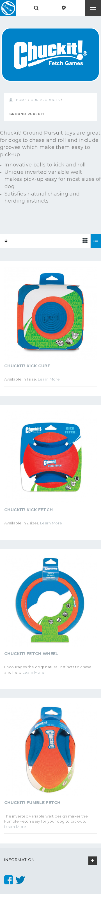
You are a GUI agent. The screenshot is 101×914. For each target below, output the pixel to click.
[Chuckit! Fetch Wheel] (50, 603)
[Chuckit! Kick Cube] (50, 315)
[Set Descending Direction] (6, 241)
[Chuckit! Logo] (8, 8)
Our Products (45, 100)
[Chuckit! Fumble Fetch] (50, 752)
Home (21, 100)
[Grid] (85, 241)
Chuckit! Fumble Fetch (32, 802)
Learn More (49, 379)
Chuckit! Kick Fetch (28, 509)
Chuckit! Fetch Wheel (31, 653)
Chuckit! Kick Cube (27, 365)
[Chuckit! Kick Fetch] (50, 459)
